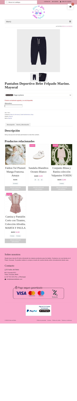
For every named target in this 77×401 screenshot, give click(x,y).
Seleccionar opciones (15, 188)
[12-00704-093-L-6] (43, 77)
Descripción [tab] (11, 124)
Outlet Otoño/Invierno (25, 114)
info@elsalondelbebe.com (14, 279)
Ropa (32, 114)
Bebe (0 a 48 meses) (67, 26)
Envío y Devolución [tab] (23, 124)
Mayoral (11, 116)
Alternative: (8, 103)
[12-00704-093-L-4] (38, 50)
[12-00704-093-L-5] (34, 77)
